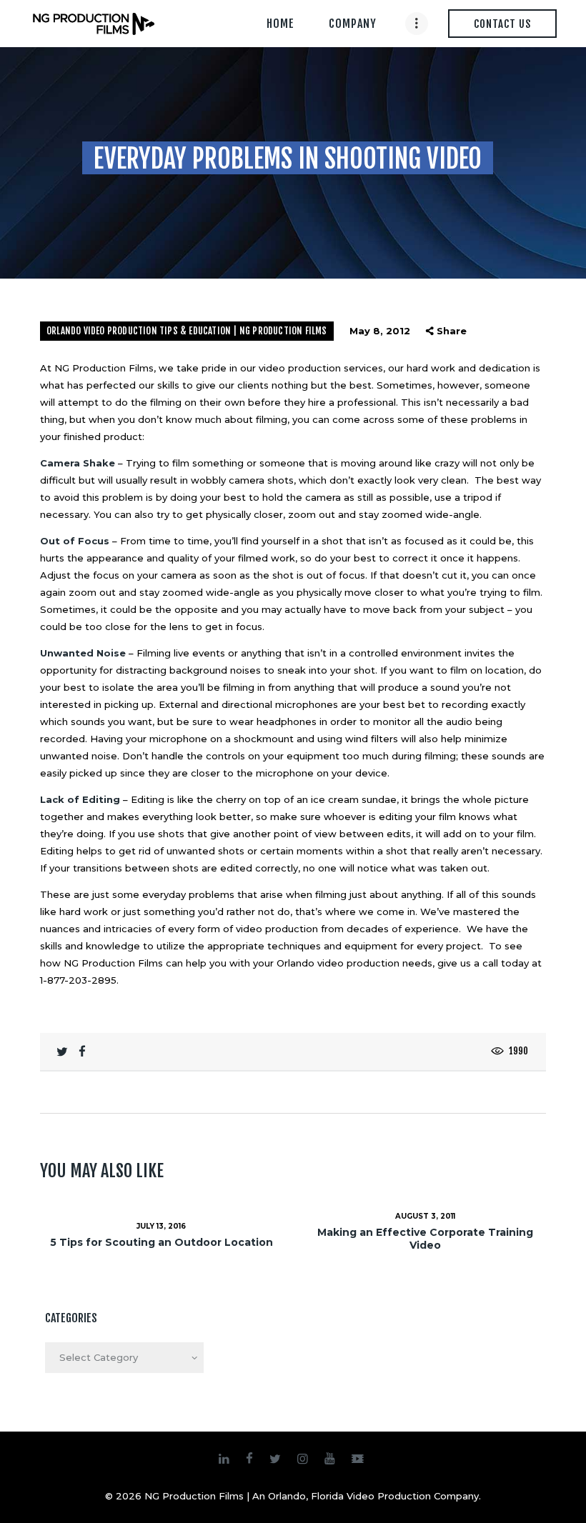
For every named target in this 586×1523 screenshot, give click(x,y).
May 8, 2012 (379, 330)
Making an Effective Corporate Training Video (425, 1239)
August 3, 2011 (425, 1216)
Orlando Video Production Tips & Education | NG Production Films (186, 330)
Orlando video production (338, 963)
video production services (321, 368)
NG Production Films (113, 963)
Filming (153, 653)
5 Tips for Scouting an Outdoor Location (161, 1242)
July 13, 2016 (161, 1226)
